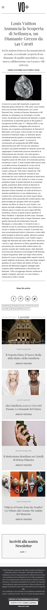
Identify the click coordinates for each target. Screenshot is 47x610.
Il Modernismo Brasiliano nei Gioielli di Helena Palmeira (23, 458)
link (23, 589)
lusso (35, 306)
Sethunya (20, 309)
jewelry (15, 306)
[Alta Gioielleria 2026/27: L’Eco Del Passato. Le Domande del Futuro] (23, 382)
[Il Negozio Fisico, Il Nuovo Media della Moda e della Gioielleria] (23, 331)
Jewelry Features (23, 363)
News (12, 309)
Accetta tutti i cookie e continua (23, 603)
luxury (6, 309)
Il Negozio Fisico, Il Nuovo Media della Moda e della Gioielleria (23, 356)
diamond (6, 306)
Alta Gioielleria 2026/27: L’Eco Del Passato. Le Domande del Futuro (23, 407)
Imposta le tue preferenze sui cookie (23, 599)
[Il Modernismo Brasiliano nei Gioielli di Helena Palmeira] (23, 433)
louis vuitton (25, 306)
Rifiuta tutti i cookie (23, 606)
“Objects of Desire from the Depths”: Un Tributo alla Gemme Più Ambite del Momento (23, 510)
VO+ (27, 309)
